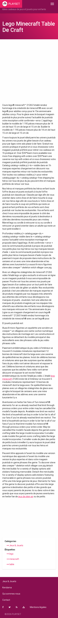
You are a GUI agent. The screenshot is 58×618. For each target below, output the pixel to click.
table (11, 564)
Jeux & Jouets (16, 545)
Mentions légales (38, 607)
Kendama (7, 587)
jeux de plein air (25, 496)
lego (11, 554)
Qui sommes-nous (11, 593)
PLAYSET (14, 3)
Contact (6, 600)
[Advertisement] (29, 73)
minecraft (14, 559)
